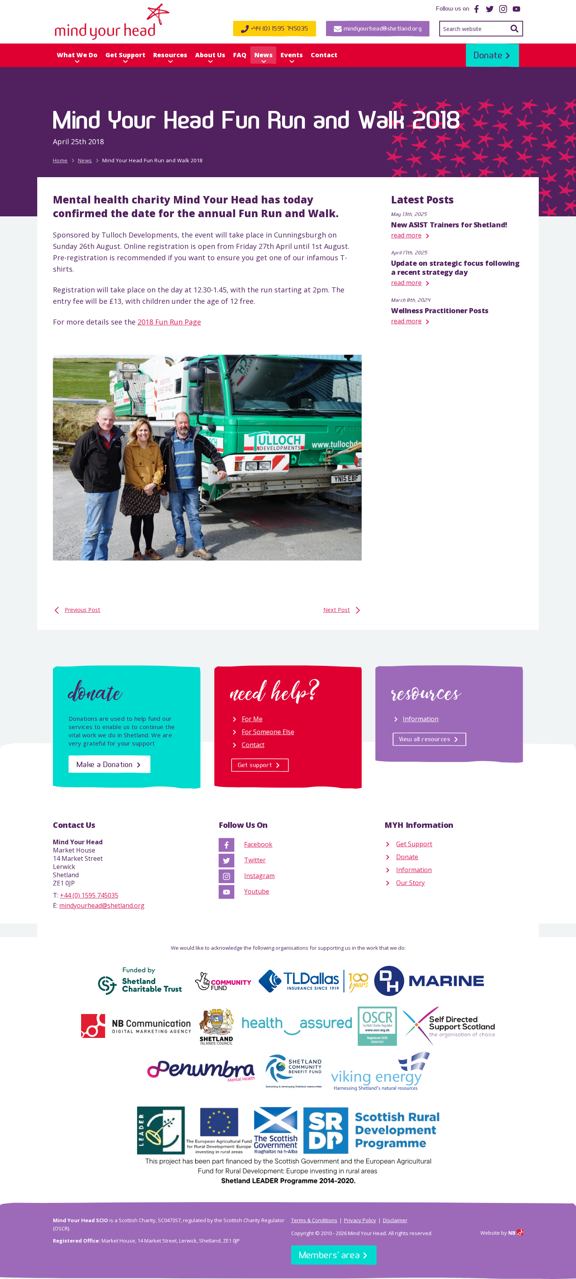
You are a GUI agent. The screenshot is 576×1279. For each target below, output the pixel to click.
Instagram (259, 875)
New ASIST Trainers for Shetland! (449, 224)
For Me (252, 719)
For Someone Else (268, 731)
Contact (324, 55)
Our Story (410, 882)
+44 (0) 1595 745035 (89, 895)
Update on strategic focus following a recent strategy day (455, 267)
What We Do (77, 55)
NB (512, 1232)
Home (60, 160)
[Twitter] (489, 8)
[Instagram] (503, 8)
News (263, 55)
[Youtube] (516, 8)
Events (292, 55)
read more (406, 235)
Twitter (255, 860)
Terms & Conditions (314, 1220)
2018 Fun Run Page (169, 322)
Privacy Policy (360, 1220)
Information (420, 719)
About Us (210, 55)
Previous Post (82, 609)
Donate (407, 857)
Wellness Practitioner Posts (440, 310)
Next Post (336, 609)
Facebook (258, 844)
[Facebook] (476, 8)
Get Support (125, 55)
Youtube (256, 891)
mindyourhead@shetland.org (102, 905)
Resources (170, 55)
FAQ (239, 55)
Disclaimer (395, 1220)
